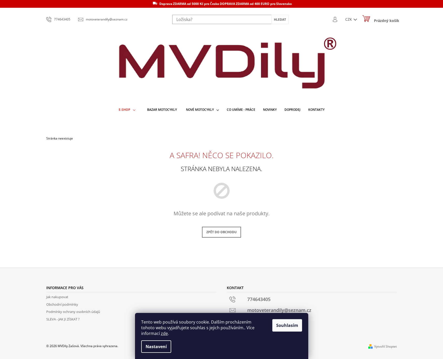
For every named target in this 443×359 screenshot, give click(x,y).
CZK (349, 19)
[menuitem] (127, 110)
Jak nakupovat (57, 297)
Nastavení (156, 346)
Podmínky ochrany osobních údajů (73, 311)
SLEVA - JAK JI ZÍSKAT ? (63, 319)
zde (164, 333)
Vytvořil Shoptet (385, 346)
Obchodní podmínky (62, 304)
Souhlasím (287, 325)
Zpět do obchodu (221, 232)
